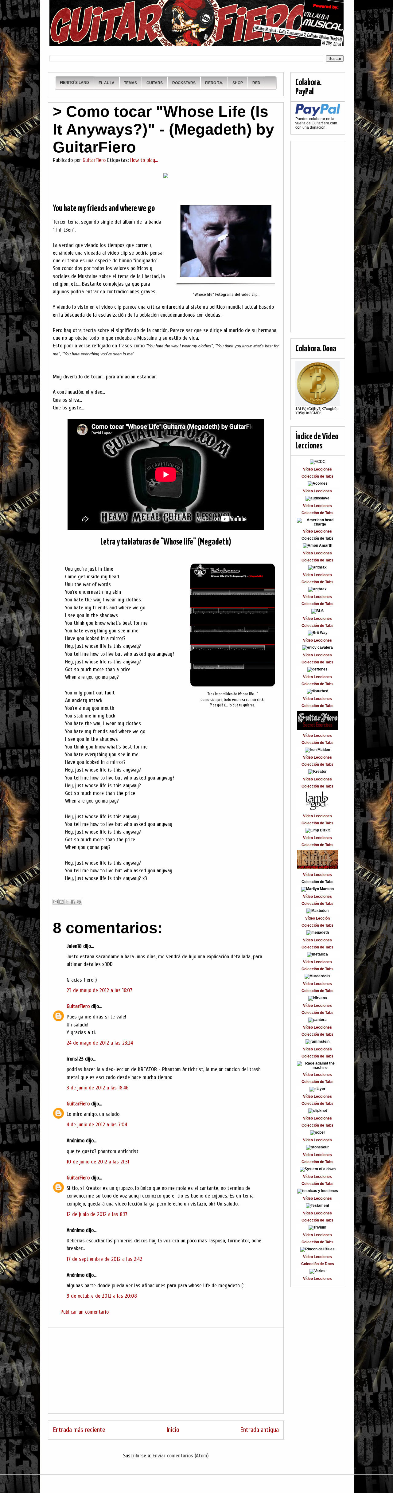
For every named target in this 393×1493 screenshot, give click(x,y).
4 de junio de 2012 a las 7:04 (97, 1124)
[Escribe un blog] (61, 902)
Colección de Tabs (317, 476)
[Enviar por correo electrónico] (56, 902)
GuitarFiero (78, 1006)
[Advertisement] (166, 1370)
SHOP (237, 83)
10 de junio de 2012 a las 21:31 (98, 1162)
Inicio (172, 1430)
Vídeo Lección (317, 918)
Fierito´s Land (74, 82)
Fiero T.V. (214, 83)
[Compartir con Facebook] (73, 902)
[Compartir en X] (67, 902)
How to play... (144, 160)
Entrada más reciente (79, 1430)
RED (256, 83)
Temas (130, 83)
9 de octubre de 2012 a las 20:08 (102, 1296)
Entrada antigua (259, 1430)
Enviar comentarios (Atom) (181, 1455)
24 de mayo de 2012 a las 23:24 (100, 1043)
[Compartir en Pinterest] (79, 902)
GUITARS (154, 83)
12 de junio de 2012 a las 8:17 (97, 1214)
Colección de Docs (317, 1264)
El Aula (107, 83)
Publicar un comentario (84, 1312)
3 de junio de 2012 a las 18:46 (97, 1088)
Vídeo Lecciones (317, 469)
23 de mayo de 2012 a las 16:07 (99, 990)
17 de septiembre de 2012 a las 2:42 (104, 1259)
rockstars (184, 83)
